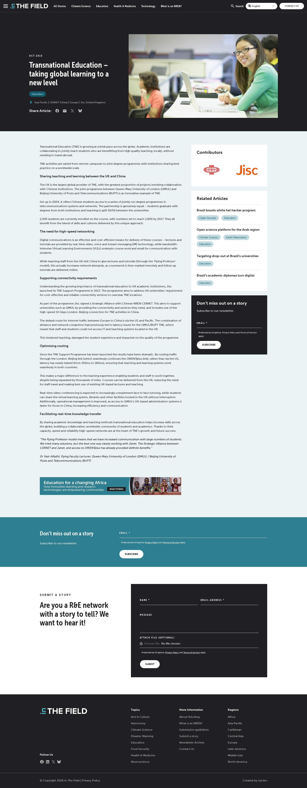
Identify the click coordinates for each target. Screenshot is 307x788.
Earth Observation (236, 237)
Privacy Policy (229, 332)
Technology (148, 6)
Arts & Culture (140, 717)
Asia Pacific (40, 102)
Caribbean (234, 729)
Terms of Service (248, 332)
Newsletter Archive (191, 742)
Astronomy (138, 723)
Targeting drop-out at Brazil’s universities (227, 256)
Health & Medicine (125, 6)
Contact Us (292, 6)
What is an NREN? (171, 6)
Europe (74, 102)
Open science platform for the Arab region (228, 230)
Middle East (235, 755)
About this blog (189, 717)
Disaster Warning (142, 736)
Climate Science (81, 6)
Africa (231, 717)
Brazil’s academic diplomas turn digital (225, 275)
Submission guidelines (194, 729)
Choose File (152, 643)
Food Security (140, 749)
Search (240, 8)
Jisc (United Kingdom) (93, 102)
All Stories (60, 6)
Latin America (237, 749)
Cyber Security (207, 218)
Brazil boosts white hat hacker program (226, 210)
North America (237, 761)
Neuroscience (140, 761)
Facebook (57, 111)
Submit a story (188, 736)
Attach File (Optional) (157, 637)
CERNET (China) (59, 102)
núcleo (262, 780)
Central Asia (235, 736)
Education (102, 6)
